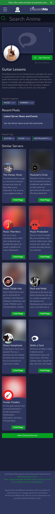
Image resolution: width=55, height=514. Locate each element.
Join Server (44, 57)
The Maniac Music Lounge (12, 176)
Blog (34, 482)
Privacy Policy (38, 479)
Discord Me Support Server (27, 477)
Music (9, 102)
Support (40, 482)
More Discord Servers (28, 435)
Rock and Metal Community (38, 290)
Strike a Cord (37, 345)
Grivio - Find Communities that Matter (18, 479)
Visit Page (18, 199)
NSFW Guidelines (24, 482)
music (24, 138)
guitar (9, 138)
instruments (42, 138)
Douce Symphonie (12, 345)
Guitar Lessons (14, 69)
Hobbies (27, 102)
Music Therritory (11, 231)
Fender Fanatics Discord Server (11, 404)
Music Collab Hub (12, 288)
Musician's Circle (39, 174)
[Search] (3, 18)
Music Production (39, 231)
